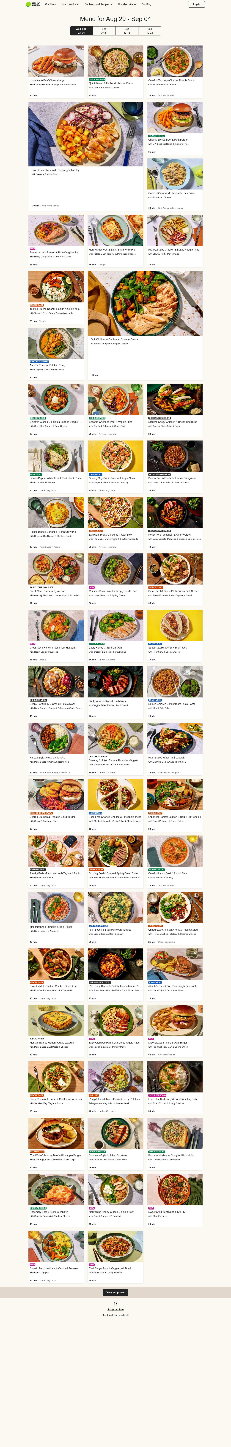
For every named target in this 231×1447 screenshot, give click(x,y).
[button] (81, 30)
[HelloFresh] (33, 4)
